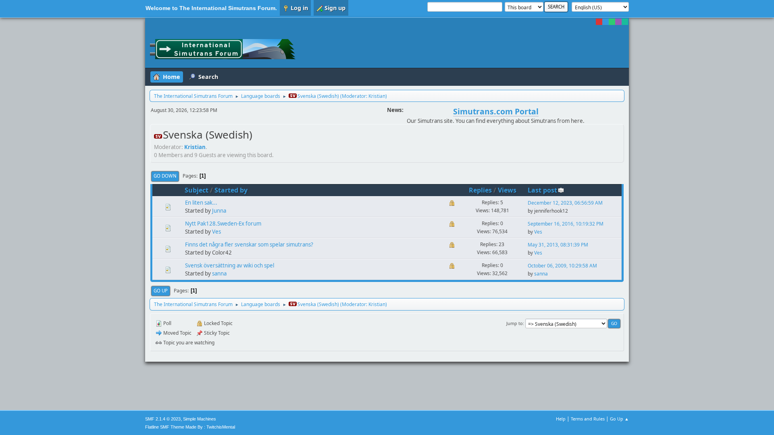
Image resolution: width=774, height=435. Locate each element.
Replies (480, 190)
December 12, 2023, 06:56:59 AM (565, 202)
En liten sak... (201, 202)
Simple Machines (199, 418)
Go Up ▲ (619, 419)
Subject (196, 190)
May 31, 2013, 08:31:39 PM (558, 244)
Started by (231, 190)
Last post (542, 190)
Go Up (161, 291)
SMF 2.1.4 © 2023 (163, 418)
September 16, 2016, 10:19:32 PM (565, 223)
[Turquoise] (625, 22)
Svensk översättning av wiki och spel (229, 265)
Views (507, 190)
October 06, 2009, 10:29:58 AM (562, 265)
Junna (219, 210)
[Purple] (618, 22)
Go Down (165, 176)
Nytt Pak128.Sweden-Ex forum (223, 223)
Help (561, 419)
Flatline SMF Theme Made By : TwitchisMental (190, 427)
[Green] (612, 22)
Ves (216, 231)
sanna (219, 273)
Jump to (514, 323)
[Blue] (605, 22)
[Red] (599, 22)
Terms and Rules (588, 419)
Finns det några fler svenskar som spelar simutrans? (249, 244)
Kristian (376, 96)
